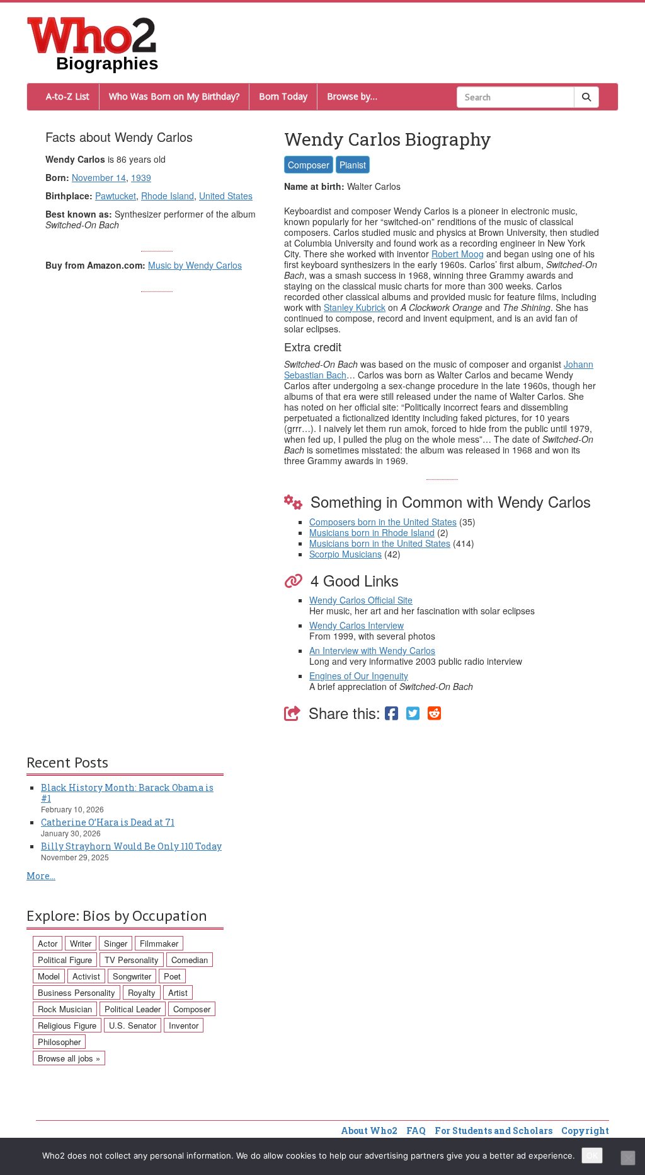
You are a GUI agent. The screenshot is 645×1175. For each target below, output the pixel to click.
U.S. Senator (132, 1025)
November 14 (99, 177)
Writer (80, 943)
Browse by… (352, 96)
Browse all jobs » (69, 1058)
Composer (308, 164)
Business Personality (76, 992)
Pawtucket (115, 195)
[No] (628, 1158)
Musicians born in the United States (379, 543)
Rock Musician (65, 1009)
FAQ (416, 1131)
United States (226, 195)
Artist (178, 992)
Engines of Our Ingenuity (358, 675)
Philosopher (59, 1042)
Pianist (353, 164)
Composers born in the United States (383, 521)
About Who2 (369, 1131)
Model (49, 976)
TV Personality (132, 960)
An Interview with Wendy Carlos (372, 650)
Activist (86, 976)
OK (592, 1155)
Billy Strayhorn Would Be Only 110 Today (131, 846)
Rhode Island (167, 195)
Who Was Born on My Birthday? (174, 96)
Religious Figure (67, 1025)
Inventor (183, 1025)
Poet (172, 976)
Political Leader (133, 1009)
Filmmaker (159, 943)
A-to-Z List (67, 96)
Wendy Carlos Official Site (361, 599)
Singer (115, 943)
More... (40, 876)
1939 (141, 177)
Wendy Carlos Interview (356, 625)
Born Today (283, 96)
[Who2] (91, 34)
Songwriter (132, 976)
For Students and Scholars (493, 1131)
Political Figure (65, 960)
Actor (47, 943)
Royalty (142, 992)
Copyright (585, 1131)
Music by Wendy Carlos (195, 265)
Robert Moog (457, 253)
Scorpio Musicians (345, 553)
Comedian (189, 960)
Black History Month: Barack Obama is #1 (127, 792)
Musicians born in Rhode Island (372, 532)
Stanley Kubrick (354, 307)
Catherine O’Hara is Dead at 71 (107, 822)
